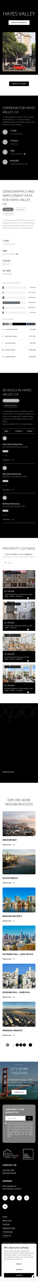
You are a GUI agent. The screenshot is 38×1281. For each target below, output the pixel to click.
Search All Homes (19, 84)
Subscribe (29, 1118)
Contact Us (19, 1092)
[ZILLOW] (5, 1206)
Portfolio (6, 1224)
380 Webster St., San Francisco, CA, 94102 (15, 476)
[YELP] (26, 1197)
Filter (10, 563)
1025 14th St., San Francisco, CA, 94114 (14, 506)
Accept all (19, 1275)
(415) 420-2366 (8, 1170)
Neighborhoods (9, 1228)
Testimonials (8, 1232)
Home (5, 1217)
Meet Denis (7, 1220)
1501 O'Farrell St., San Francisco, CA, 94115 (15, 446)
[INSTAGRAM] (12, 1197)
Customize (19, 1269)
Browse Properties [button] (19, 23)
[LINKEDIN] (19, 1197)
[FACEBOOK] (5, 1197)
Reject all (19, 1264)
